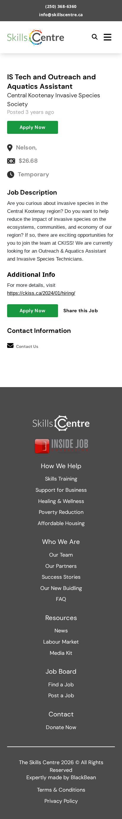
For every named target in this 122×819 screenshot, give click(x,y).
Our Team (61, 555)
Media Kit (61, 653)
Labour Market (61, 642)
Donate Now (61, 727)
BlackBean (83, 777)
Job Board (61, 671)
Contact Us (27, 346)
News (61, 630)
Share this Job (80, 310)
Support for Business (61, 490)
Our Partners (61, 566)
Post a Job (61, 695)
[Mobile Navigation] (107, 37)
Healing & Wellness (61, 501)
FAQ (61, 599)
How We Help (61, 466)
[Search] (95, 37)
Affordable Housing (61, 523)
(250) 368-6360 (61, 6)
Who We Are (61, 542)
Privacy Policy (61, 801)
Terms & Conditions (61, 790)
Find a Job (61, 684)
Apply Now (33, 127)
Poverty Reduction (61, 512)
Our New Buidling (61, 588)
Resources (61, 618)
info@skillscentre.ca (61, 14)
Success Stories (61, 577)
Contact (61, 714)
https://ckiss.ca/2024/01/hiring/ (41, 293)
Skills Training (61, 479)
